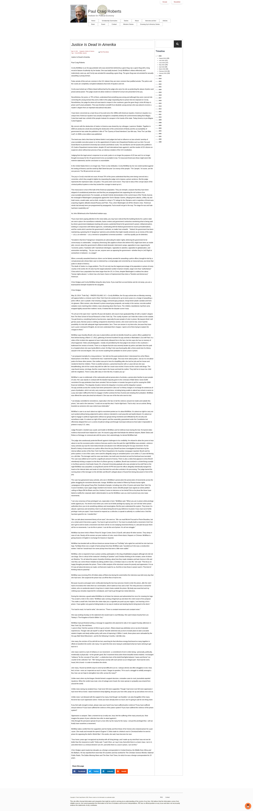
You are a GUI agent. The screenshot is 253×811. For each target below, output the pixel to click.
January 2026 (163, 73)
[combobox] (165, 44)
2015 (160, 103)
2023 (160, 81)
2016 (160, 100)
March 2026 (162, 69)
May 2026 (161, 64)
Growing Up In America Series (150, 24)
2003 (160, 131)
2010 (160, 117)
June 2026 (162, 62)
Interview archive (150, 20)
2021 (160, 86)
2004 (160, 128)
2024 (160, 78)
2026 (160, 56)
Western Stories (128, 24)
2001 (160, 136)
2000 (160, 139)
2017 (160, 98)
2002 (160, 133)
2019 (160, 92)
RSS (161, 797)
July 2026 (161, 60)
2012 (160, 111)
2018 (160, 95)
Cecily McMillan (78, 53)
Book (93, 24)
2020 (160, 89)
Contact (114, 24)
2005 (160, 125)
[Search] (178, 44)
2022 (160, 84)
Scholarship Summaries (109, 20)
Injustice (85, 53)
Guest (103, 24)
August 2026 (162, 58)
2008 (160, 122)
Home (93, 20)
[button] (79, 771)
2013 (160, 109)
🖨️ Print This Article (103, 52)
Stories (126, 20)
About (137, 20)
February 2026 (163, 71)
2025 (160, 75)
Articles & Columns (89, 51)
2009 (160, 120)
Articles (165, 20)
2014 (160, 106)
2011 (160, 114)
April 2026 (162, 67)
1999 (160, 142)
